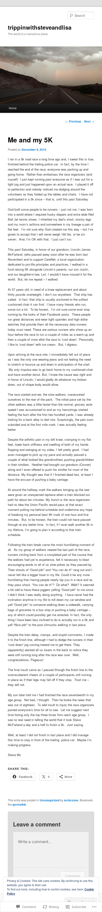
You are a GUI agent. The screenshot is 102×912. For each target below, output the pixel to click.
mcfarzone (71, 800)
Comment (72, 876)
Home (13, 108)
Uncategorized (49, 800)
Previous (73, 121)
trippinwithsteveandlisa (39, 27)
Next (89, 121)
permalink (19, 804)
